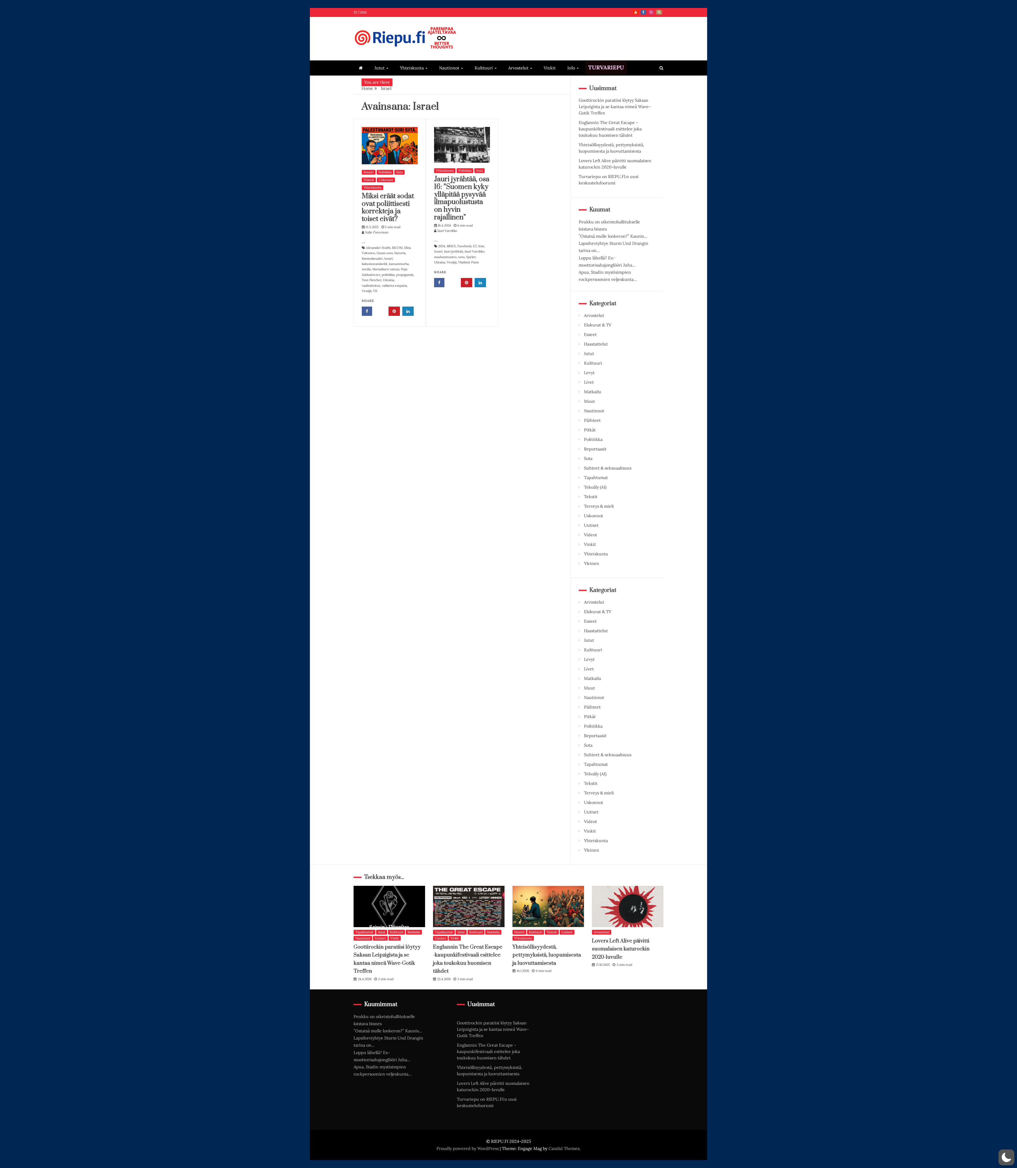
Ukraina (388, 280)
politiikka (388, 275)
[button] (1006, 1157)
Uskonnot (386, 180)
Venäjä (367, 291)
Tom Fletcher (371, 280)
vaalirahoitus (371, 285)
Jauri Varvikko (474, 251)
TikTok (659, 12)
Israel (388, 258)
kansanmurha (399, 264)
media (366, 269)
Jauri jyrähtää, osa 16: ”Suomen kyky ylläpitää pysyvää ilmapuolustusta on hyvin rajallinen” (461, 198)
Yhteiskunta (412, 67)
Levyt (589, 372)
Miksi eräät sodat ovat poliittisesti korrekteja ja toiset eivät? (388, 207)
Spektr (471, 257)
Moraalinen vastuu (385, 269)
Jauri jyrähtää (453, 251)
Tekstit (369, 180)
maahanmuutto (445, 257)
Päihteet (592, 420)
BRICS (451, 246)
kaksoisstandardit (374, 264)
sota (461, 257)
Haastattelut (596, 344)
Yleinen (591, 563)
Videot (590, 534)
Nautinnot (449, 67)
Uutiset (591, 525)
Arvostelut (518, 67)
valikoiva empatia (394, 285)
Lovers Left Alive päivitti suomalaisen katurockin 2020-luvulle (621, 949)
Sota (399, 172)
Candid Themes (563, 1148)
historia (399, 253)
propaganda (404, 275)
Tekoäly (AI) (595, 487)
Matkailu (592, 391)
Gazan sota (385, 253)
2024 (441, 246)
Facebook (643, 12)
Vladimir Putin (468, 262)
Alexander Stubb (378, 248)
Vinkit (550, 67)
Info (571, 67)
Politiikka (384, 172)
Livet (589, 382)
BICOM (397, 248)
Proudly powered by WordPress (468, 1148)
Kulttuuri (484, 67)
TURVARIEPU (606, 67)
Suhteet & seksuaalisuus (607, 468)
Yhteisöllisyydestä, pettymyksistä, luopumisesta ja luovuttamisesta (546, 955)
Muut (589, 401)
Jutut (379, 67)
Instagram (651, 12)
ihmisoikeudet (372, 258)
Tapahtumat (596, 477)
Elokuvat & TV (597, 325)
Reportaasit (595, 449)
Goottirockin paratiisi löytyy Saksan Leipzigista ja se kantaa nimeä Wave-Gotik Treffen (615, 107)
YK (375, 291)
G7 (475, 246)
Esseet (369, 172)
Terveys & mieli (599, 506)
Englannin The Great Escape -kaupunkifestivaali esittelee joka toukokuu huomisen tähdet (610, 129)
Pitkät (590, 429)
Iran (481, 246)
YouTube (636, 12)
